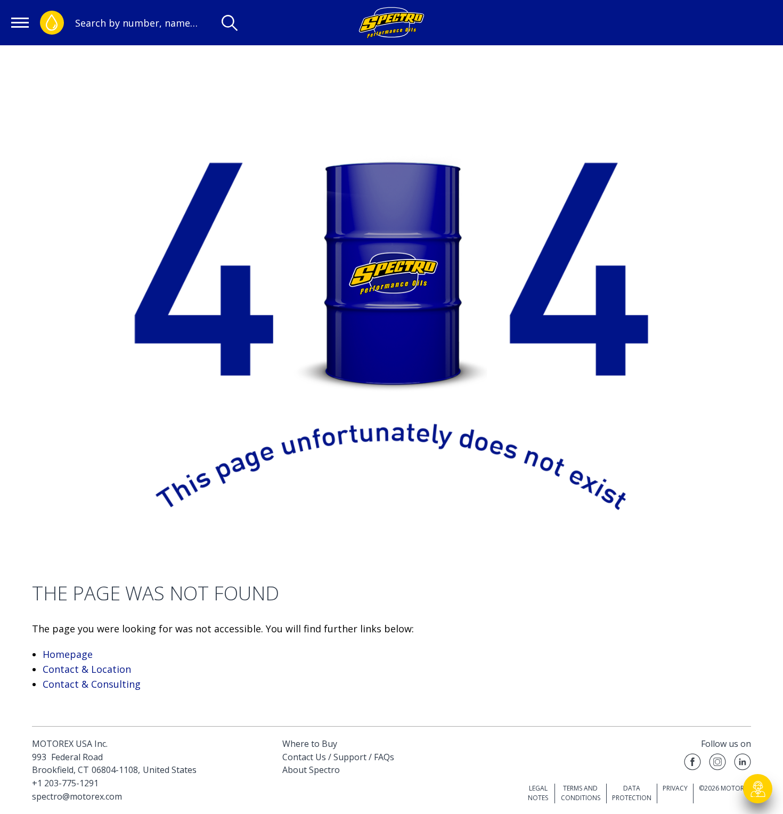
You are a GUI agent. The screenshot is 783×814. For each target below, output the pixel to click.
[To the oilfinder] (52, 22)
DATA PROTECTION (631, 793)
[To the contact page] (758, 789)
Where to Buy (309, 744)
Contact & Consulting (92, 684)
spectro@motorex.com (77, 796)
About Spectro (311, 770)
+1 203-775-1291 (65, 783)
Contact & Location (87, 669)
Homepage (68, 654)
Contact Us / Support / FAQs (338, 757)
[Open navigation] (20, 22)
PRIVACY (675, 788)
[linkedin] (742, 763)
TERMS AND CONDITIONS (580, 793)
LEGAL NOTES (538, 793)
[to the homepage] (391, 22)
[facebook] (692, 763)
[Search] (230, 23)
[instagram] (717, 763)
